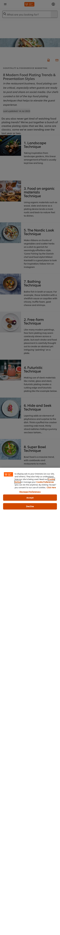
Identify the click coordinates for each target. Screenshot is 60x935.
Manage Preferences (29, 491)
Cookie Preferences (45, 482)
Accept (30, 497)
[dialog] (30, 701)
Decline (30, 506)
